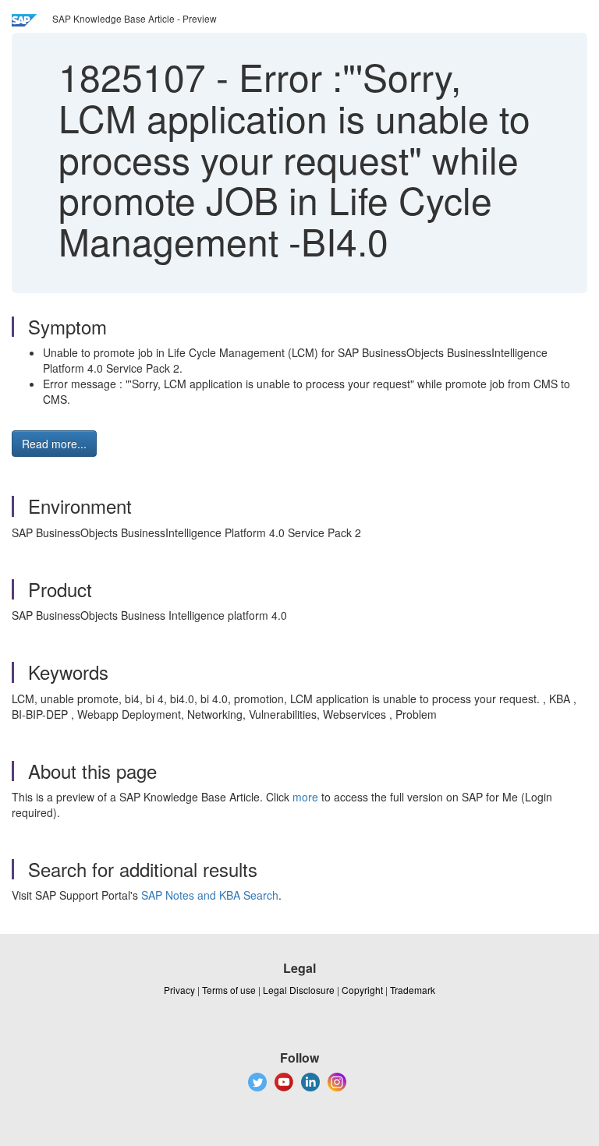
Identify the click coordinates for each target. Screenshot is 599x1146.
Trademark (412, 989)
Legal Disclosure (299, 989)
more (305, 797)
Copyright (362, 989)
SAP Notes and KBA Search (209, 895)
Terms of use (229, 989)
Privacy (179, 989)
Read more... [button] (54, 443)
